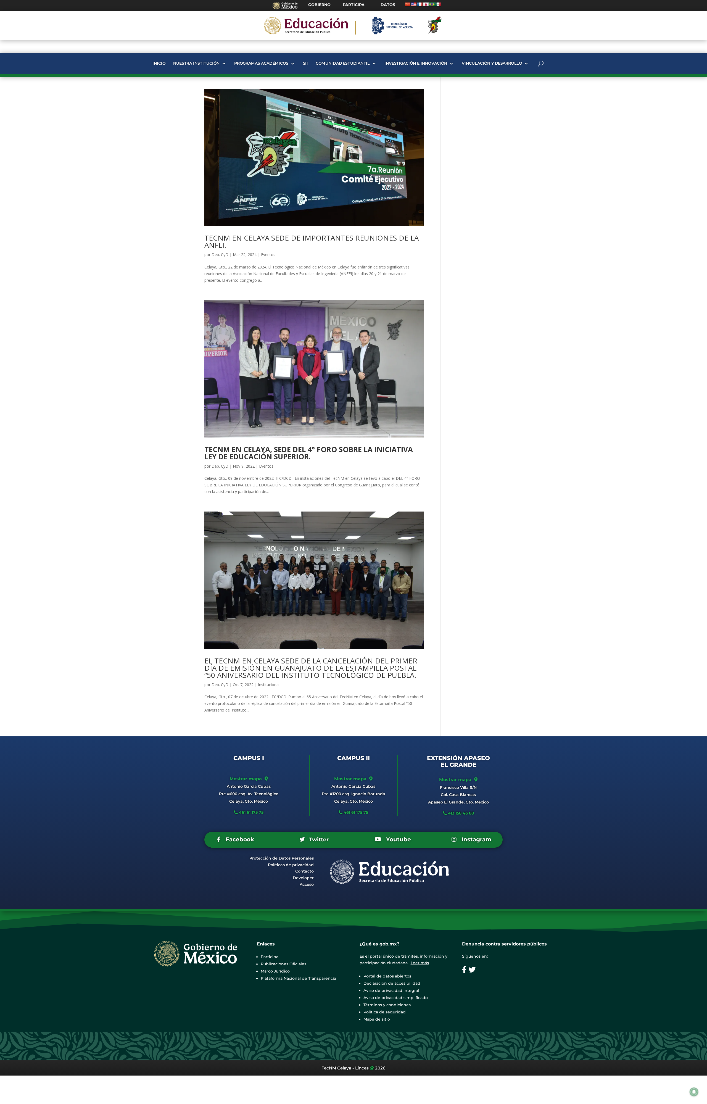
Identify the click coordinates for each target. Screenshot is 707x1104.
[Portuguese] (432, 4)
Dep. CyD (220, 254)
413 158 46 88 (461, 813)
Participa (269, 956)
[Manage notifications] (694, 1091)
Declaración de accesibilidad (391, 983)
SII (305, 64)
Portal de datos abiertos (387, 976)
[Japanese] (426, 4)
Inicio (158, 64)
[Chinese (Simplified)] (407, 4)
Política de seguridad (384, 1012)
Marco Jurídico (275, 971)
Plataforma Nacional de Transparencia (298, 978)
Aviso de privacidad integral (391, 990)
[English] (413, 4)
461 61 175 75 (250, 812)
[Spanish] (438, 4)
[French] (420, 4)
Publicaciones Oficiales (283, 963)
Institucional (268, 684)
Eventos (268, 254)
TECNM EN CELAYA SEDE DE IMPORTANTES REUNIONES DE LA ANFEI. (311, 241)
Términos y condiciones (387, 1004)
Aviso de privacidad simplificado (395, 997)
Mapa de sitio (376, 1019)
